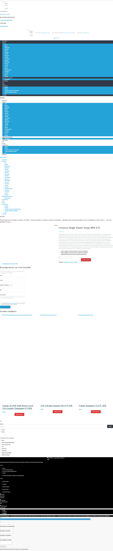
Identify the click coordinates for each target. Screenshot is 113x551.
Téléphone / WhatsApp (6, 285)
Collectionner (7, 79)
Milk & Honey (7, 61)
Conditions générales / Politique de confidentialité (13, 475)
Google (3, 510)
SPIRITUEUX (5, 85)
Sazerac (6, 66)
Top (1, 517)
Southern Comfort (8, 69)
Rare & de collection (6, 444)
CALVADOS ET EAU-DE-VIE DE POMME (12, 90)
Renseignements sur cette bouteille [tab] (10, 263)
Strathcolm (7, 71)
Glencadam (7, 52)
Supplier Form (5, 489)
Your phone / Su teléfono (5, 535)
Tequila (75, 262)
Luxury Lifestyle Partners (7, 469)
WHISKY (4, 42)
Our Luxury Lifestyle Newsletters (9, 471)
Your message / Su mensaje (5, 540)
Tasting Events (5, 481)
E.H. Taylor (7, 73)
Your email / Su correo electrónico (7, 526)
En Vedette (71, 262)
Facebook (4, 511)
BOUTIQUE (4, 41)
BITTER (6, 89)
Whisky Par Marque (6, 455)
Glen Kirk (6, 53)
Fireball (6, 50)
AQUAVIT (6, 87)
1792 (5, 44)
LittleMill (6, 57)
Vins (2, 446)
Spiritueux (66, 262)
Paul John (6, 63)
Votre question (3, 294)
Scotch (6, 74)
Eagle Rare (7, 49)
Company (4, 484)
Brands (3, 468)
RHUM (3, 84)
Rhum (3, 440)
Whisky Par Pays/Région (7, 452)
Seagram (6, 68)
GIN (5, 93)
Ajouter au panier (85, 259)
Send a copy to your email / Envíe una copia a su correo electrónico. (14, 549)
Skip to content (3, 157)
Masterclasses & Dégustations (8, 442)
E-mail (1, 280)
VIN (3, 82)
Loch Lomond (7, 58)
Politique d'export (6, 492)
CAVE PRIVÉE (5, 81)
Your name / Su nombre (5, 530)
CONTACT (4, 95)
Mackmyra (6, 60)
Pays (1, 290)
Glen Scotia (7, 55)
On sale (3, 432)
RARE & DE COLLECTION (7, 77)
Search (1, 424)
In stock (3, 429)
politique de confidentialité (12, 303)
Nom (1, 275)
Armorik (6, 46)
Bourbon (6, 76)
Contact (4, 473)
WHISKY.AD (2, 98)
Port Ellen (6, 65)
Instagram (4, 513)
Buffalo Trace (7, 47)
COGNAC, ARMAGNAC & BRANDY (11, 92)
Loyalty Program (5, 486)
